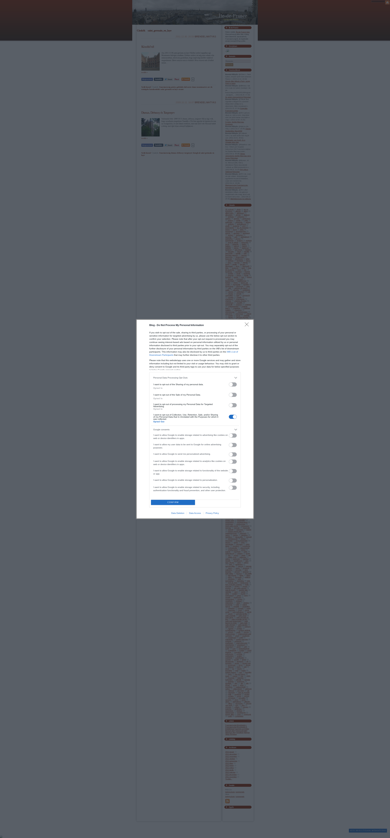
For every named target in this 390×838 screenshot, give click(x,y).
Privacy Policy (212, 513)
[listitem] (195, 377)
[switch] (233, 384)
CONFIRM (173, 502)
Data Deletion (177, 513)
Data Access (195, 513)
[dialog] (195, 419)
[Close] (248, 325)
